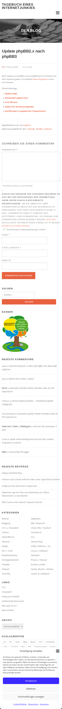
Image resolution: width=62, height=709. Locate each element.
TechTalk (6, 573)
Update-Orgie (11, 93)
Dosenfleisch (8, 537)
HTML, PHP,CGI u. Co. (41, 546)
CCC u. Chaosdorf (10, 527)
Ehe (23, 646)
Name (6, 234)
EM (29, 646)
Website (6, 260)
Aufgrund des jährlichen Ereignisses (19, 486)
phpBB (39, 129)
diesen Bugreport (40, 79)
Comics (5, 532)
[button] (57, 651)
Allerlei (5, 518)
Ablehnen (31, 688)
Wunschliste (8, 610)
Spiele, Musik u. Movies (42, 569)
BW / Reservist (38, 523)
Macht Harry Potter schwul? (21, 378)
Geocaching (36, 541)
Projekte (6, 564)
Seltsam (6, 569)
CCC (4, 587)
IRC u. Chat (7, 550)
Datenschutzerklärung (16, 225)
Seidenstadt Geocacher (13, 601)
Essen (52, 646)
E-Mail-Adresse (11, 247)
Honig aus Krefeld (10, 596)
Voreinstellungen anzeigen (31, 696)
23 (4, 642)
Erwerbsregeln (41, 646)
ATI (10, 642)
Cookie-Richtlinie (20, 704)
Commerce (36, 532)
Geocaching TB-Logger (19, 452)
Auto (17, 642)
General (6, 541)
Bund (33, 642)
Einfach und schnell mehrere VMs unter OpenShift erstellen (31, 479)
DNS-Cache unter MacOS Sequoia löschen (22, 502)
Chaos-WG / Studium (41, 527)
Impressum (44, 704)
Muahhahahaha (9, 555)
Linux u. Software (39, 550)
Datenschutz (33, 704)
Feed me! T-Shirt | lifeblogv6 (16, 426)
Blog (25, 642)
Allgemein (36, 518)
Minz (4, 452)
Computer (50, 642)
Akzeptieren (31, 680)
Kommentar (10, 149)
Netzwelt (35, 555)
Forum (31, 129)
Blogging (6, 523)
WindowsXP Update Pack (16, 98)
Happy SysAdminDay (12, 473)
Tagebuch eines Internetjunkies (18, 6)
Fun (33, 537)
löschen (51, 219)
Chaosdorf (7, 591)
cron (5, 646)
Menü (57, 12)
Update (48, 129)
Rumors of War (38, 564)
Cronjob (14, 646)
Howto (27, 125)
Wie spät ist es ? (9, 605)
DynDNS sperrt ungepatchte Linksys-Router (25, 111)
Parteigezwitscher (10, 559)
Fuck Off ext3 (11, 102)
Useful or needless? (40, 573)
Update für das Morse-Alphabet (19, 106)
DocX (30, 67)
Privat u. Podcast (39, 559)
